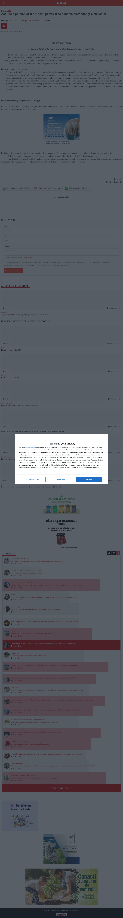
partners (31, 447)
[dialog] (61, 459)
